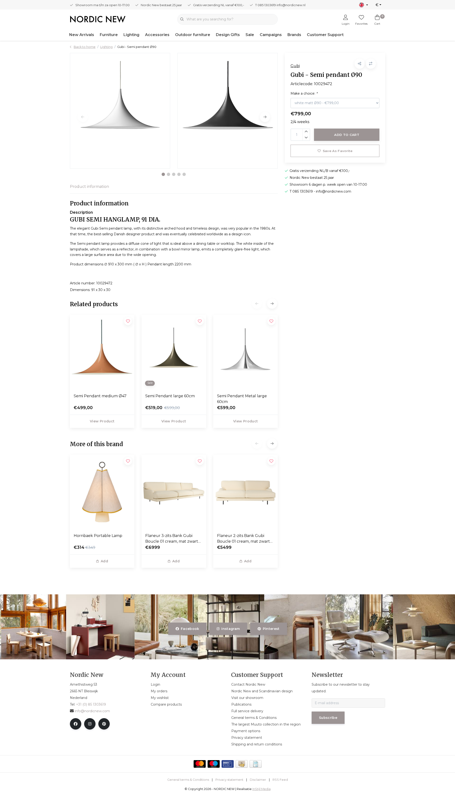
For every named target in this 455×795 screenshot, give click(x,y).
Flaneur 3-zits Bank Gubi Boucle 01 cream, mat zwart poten (171, 538)
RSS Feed (280, 779)
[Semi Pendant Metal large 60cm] (245, 352)
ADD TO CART (346, 135)
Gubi (295, 66)
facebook (190, 629)
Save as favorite (337, 151)
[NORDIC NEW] (98, 19)
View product (102, 421)
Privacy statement (229, 779)
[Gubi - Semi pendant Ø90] (120, 111)
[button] (163, 174)
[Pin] (228, 764)
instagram (231, 629)
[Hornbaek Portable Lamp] (102, 492)
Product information (89, 186)
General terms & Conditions (188, 779)
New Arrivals (81, 34)
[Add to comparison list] (371, 64)
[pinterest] (104, 724)
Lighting (131, 34)
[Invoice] (256, 764)
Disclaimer (258, 779)
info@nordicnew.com (92, 711)
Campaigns (271, 34)
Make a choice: (304, 93)
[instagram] (90, 724)
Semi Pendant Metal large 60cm (242, 399)
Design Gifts (228, 34)
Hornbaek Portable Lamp (98, 535)
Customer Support (325, 34)
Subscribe (328, 718)
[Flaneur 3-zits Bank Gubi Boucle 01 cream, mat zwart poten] (173, 492)
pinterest (271, 629)
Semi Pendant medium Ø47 (100, 396)
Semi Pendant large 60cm (170, 396)
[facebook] (75, 724)
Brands (294, 34)
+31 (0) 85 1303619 (91, 704)
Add (104, 561)
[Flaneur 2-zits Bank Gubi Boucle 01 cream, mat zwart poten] (245, 492)
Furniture (109, 34)
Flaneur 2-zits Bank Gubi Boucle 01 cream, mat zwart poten (243, 538)
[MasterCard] (200, 764)
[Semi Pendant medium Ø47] (102, 352)
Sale (250, 34)
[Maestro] (214, 764)
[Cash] (242, 764)
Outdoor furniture (192, 34)
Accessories (157, 34)
